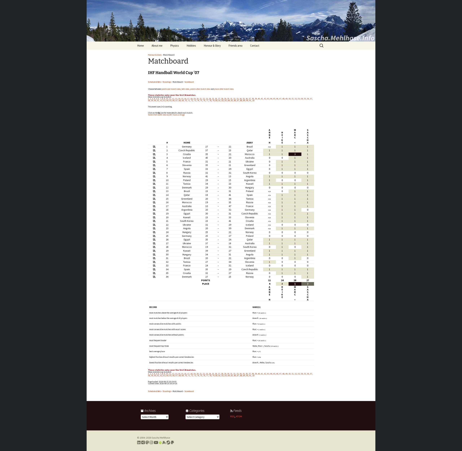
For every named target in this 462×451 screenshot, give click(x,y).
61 (158, 100)
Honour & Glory (212, 45)
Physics (174, 45)
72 (192, 100)
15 (182, 98)
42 (265, 98)
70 (186, 100)
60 (155, 100)
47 (280, 98)
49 (287, 98)
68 (180, 100)
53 (299, 98)
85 (232, 100)
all (253, 100)
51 (293, 98)
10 (167, 98)
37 (250, 98)
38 (253, 98)
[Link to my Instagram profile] (151, 442)
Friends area (235, 45)
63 (164, 100)
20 (198, 98)
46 (277, 98)
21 (201, 98)
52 (296, 98)
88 (241, 100)
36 (247, 98)
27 (219, 98)
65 (170, 100)
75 (201, 100)
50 (290, 98)
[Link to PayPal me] (172, 442)
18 (191, 98)
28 (222, 98)
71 (189, 100)
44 (271, 98)
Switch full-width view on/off (159, 115)
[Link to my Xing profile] (143, 442)
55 (305, 98)
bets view (185, 89)
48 (283, 98)
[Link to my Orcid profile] (160, 442)
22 (204, 98)
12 (173, 98)
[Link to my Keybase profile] (164, 442)
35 (244, 98)
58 (149, 100)
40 (259, 98)
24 (210, 98)
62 (161, 100)
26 (216, 98)
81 (220, 100)
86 (235, 100)
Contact (254, 45)
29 (225, 98)
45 (274, 98)
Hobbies (191, 45)
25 (213, 98)
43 (268, 98)
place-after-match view (224, 89)
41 (262, 98)
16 (185, 98)
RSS (232, 416)
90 (247, 100)
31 (231, 98)
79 (213, 100)
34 (240, 98)
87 (238, 100)
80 (216, 100)
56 (308, 98)
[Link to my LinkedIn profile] (139, 442)
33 (237, 98)
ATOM (239, 416)
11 (170, 98)
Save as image (179, 115)
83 (226, 100)
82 (223, 100)
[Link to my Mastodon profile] (147, 442)
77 (207, 100)
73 (195, 100)
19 (194, 98)
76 (204, 100)
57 (311, 98)
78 (210, 100)
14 (179, 98)
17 (188, 98)
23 (207, 98)
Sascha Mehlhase (161, 437)
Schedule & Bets (154, 82)
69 (183, 100)
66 (174, 100)
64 (167, 100)
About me (157, 45)
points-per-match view (171, 89)
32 (234, 98)
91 (250, 100)
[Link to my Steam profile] (168, 442)
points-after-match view (200, 89)
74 (198, 100)
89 (244, 100)
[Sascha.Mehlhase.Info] (231, 21)
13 (176, 98)
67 (177, 100)
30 (228, 98)
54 (302, 98)
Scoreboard (189, 82)
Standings (167, 82)
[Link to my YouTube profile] (156, 442)
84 (229, 100)
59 (152, 100)
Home (140, 45)
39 (256, 98)
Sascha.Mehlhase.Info (340, 37)
